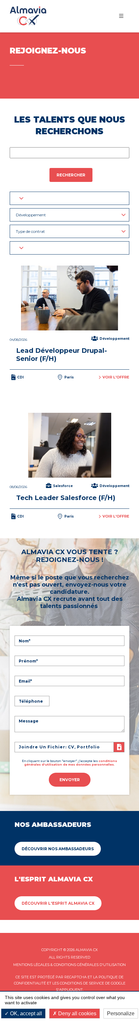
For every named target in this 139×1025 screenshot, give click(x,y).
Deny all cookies (76, 1013)
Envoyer (69, 779)
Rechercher (71, 175)
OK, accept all (25, 1013)
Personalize (120, 1013)
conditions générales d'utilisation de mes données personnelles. (70, 762)
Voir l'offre (115, 377)
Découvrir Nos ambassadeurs (58, 848)
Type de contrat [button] (30, 231)
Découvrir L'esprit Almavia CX (58, 903)
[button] (69, 198)
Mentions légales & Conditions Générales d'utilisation (69, 964)
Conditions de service (82, 983)
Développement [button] (31, 214)
